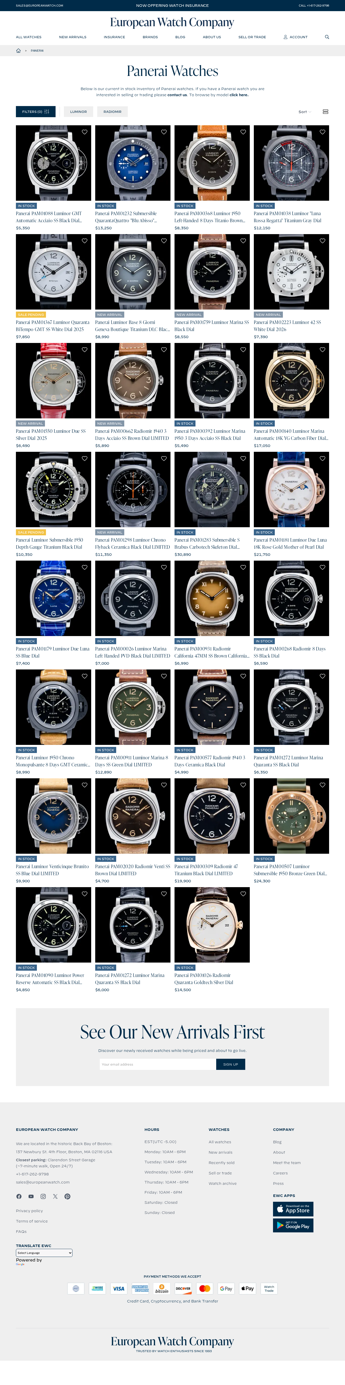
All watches (220, 1142)
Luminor (78, 111)
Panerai (37, 50)
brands (150, 36)
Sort (303, 112)
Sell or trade (220, 1173)
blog (180, 36)
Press (278, 1184)
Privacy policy (29, 1211)
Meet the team (287, 1163)
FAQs (21, 1232)
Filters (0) (32, 111)
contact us (177, 95)
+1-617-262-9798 (32, 1174)
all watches (28, 36)
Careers (280, 1173)
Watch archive (223, 1184)
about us (212, 36)
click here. (239, 95)
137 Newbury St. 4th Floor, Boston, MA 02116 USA (64, 1152)
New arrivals (220, 1152)
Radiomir (112, 111)
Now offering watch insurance (172, 6)
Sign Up (230, 1064)
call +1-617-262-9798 (314, 5)
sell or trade (252, 36)
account (299, 37)
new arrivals (72, 36)
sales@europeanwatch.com (39, 5)
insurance (114, 36)
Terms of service (32, 1221)
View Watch (54, 163)
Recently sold (222, 1163)
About (279, 1152)
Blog (277, 1142)
